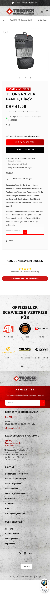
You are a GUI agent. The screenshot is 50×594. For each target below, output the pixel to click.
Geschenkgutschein (14, 483)
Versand (17, 112)
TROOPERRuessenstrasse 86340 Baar (12, 443)
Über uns (9, 529)
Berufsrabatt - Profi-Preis (16, 474)
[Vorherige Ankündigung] (5, 3)
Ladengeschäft (11, 538)
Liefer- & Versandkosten (16, 493)
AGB (7, 508)
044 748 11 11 (11, 417)
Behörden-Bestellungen (15, 478)
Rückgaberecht (34, 136)
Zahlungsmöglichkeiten (15, 513)
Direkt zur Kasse (25, 149)
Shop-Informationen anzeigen (20, 168)
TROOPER (19, 576)
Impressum (10, 543)
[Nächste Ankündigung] (45, 3)
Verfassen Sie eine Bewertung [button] (25, 278)
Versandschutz (11, 498)
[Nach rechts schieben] (30, 78)
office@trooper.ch (12, 428)
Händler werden (12, 533)
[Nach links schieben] (19, 78)
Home (4, 20)
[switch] (44, 590)
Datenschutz (10, 503)
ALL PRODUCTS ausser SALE (21, 20)
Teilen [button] (10, 241)
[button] (3, 11)
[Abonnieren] (42, 403)
